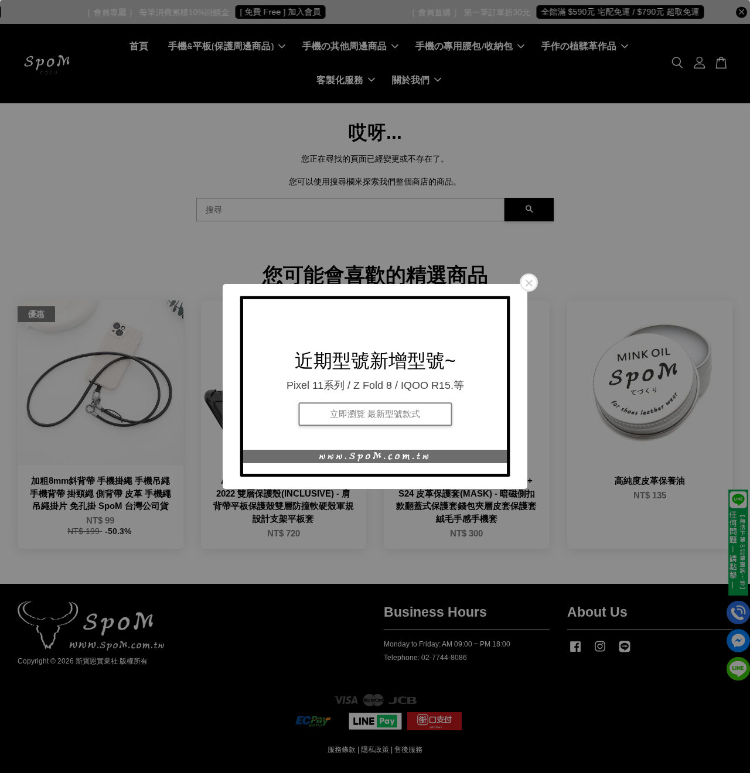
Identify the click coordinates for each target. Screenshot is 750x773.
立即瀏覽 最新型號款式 (375, 414)
